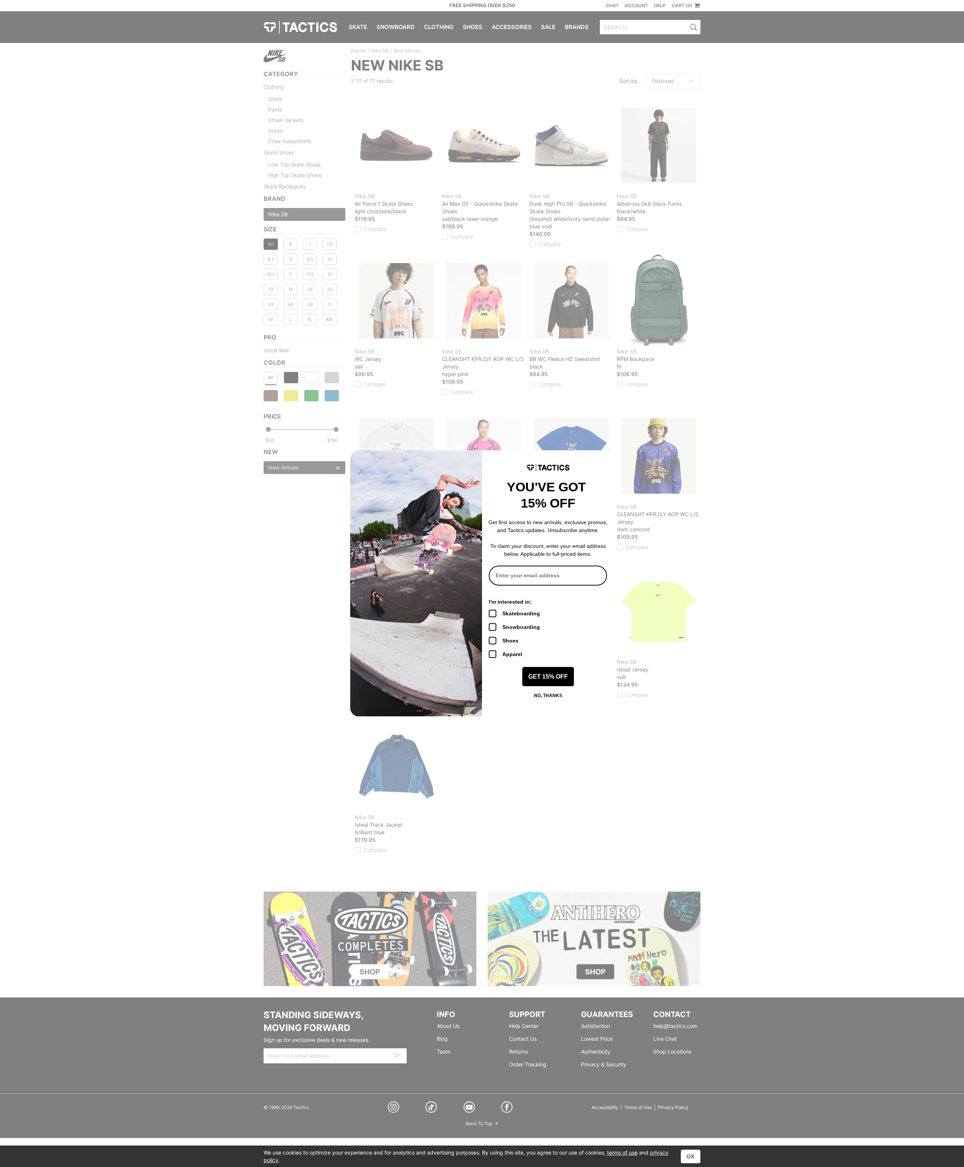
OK (690, 1156)
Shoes (510, 641)
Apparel (512, 654)
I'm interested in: (510, 602)
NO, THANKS (548, 695)
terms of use (622, 1152)
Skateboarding (521, 613)
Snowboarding (521, 627)
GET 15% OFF (548, 676)
